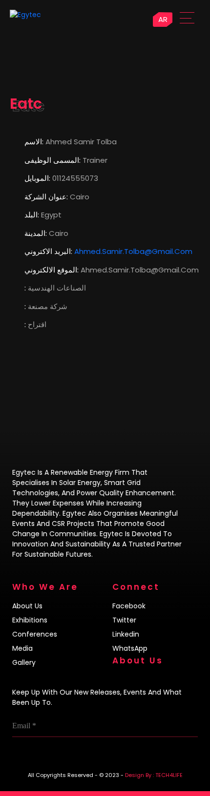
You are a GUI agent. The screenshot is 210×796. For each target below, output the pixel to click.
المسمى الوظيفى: (52, 160)
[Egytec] (47, 14)
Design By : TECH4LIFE (154, 775)
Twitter (124, 620)
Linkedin (125, 634)
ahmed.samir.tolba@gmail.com (133, 251)
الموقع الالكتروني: (51, 270)
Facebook (129, 606)
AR (163, 19)
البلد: (31, 215)
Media (22, 648)
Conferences (34, 634)
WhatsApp (129, 648)
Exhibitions (29, 620)
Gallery (24, 662)
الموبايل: (37, 178)
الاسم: (33, 141)
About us (27, 606)
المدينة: (35, 233)
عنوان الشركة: (46, 197)
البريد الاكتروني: (48, 251)
